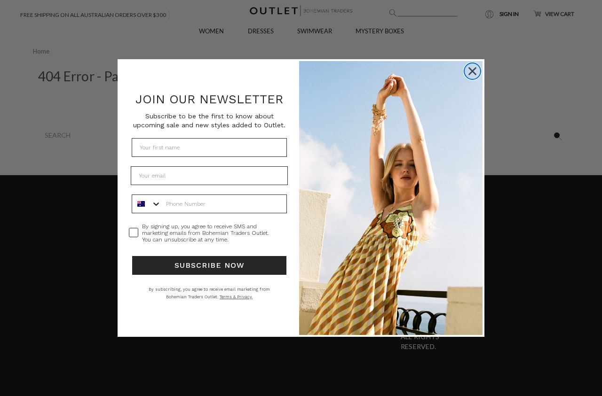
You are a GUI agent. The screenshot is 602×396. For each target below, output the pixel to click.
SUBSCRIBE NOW (209, 265)
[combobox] (146, 204)
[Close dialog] (472, 71)
